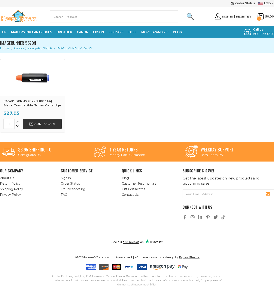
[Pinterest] (208, 217)
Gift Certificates (133, 189)
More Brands (153, 32)
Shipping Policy (11, 189)
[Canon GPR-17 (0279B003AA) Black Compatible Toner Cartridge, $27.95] (32, 77)
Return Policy (10, 183)
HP (4, 32)
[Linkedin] (200, 217)
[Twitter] (215, 217)
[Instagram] (192, 217)
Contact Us (130, 195)
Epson (98, 32)
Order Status (245, 3)
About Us (7, 178)
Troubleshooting (73, 189)
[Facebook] (185, 217)
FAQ (64, 195)
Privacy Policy (10, 195)
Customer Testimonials (139, 183)
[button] (141, 230)
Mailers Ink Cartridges (31, 32)
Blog (177, 32)
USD (267, 3)
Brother (64, 32)
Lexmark (116, 32)
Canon (82, 32)
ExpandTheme (189, 257)
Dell (132, 32)
